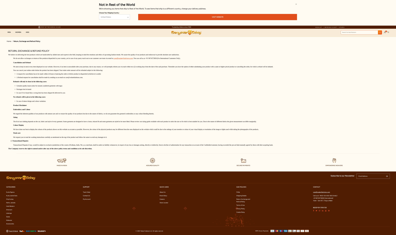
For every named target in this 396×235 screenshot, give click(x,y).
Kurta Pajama (10, 192)
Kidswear (9, 220)
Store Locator (164, 203)
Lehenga (9, 213)
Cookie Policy (240, 212)
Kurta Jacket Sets (11, 196)
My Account (87, 199)
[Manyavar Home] (186, 32)
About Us (162, 192)
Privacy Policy (240, 209)
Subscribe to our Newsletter (342, 176)
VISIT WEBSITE (217, 17)
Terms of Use (240, 205)
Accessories (10, 224)
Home (9, 41)
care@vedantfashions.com (321, 192)
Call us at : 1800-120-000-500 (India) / (325, 196)
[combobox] (361, 32)
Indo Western (10, 206)
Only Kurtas (10, 199)
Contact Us (86, 196)
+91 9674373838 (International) (323, 198)
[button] (10, 32)
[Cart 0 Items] (388, 32)
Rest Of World (13, 231)
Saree (8, 217)
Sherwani (9, 210)
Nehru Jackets (10, 203)
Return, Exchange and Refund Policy (27, 41)
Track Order (86, 192)
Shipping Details (241, 196)
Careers (162, 199)
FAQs (238, 192)
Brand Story (163, 196)
